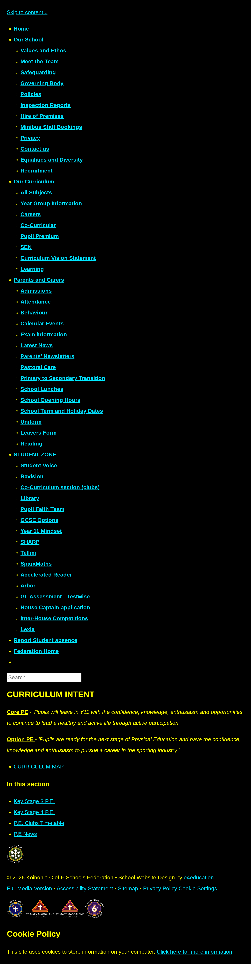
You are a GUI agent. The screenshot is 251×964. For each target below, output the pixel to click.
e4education (199, 877)
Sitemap (128, 888)
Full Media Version (29, 888)
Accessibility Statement (85, 888)
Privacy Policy (160, 888)
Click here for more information (194, 952)
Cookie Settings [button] (198, 888)
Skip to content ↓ (27, 12)
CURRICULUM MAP (39, 767)
